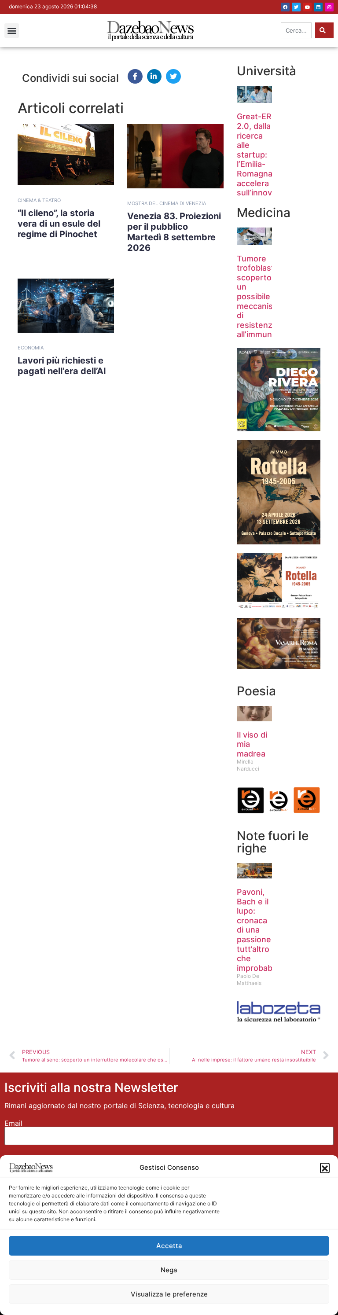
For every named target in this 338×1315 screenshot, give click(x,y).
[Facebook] (285, 7)
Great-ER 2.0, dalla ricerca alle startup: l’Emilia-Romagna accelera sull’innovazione (267, 154)
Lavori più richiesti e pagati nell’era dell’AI (62, 365)
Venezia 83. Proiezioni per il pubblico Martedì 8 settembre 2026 (174, 232)
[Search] (324, 30)
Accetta (169, 1246)
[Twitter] (296, 7)
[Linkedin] (318, 7)
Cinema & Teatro (39, 200)
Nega (169, 1270)
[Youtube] (307, 7)
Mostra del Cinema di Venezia (166, 203)
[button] (324, 1167)
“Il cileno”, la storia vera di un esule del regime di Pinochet (59, 223)
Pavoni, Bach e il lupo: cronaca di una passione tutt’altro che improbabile (259, 930)
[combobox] (296, 30)
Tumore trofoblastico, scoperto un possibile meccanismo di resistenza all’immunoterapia (270, 296)
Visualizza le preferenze (169, 1294)
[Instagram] (329, 7)
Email (13, 1123)
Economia (31, 348)
